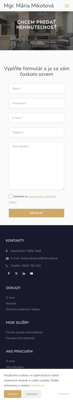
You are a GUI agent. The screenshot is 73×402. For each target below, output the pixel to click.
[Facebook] (9, 273)
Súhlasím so (21, 196)
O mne (10, 298)
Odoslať (36, 213)
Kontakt (11, 303)
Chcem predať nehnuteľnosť (24, 332)
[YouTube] (32, 273)
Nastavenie (63, 393)
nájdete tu (37, 385)
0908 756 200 (31, 266)
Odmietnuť (31, 394)
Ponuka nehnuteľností (20, 338)
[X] (16, 273)
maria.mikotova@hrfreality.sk (39, 258)
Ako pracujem (15, 367)
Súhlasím (13, 394)
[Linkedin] (24, 273)
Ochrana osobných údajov (23, 309)
